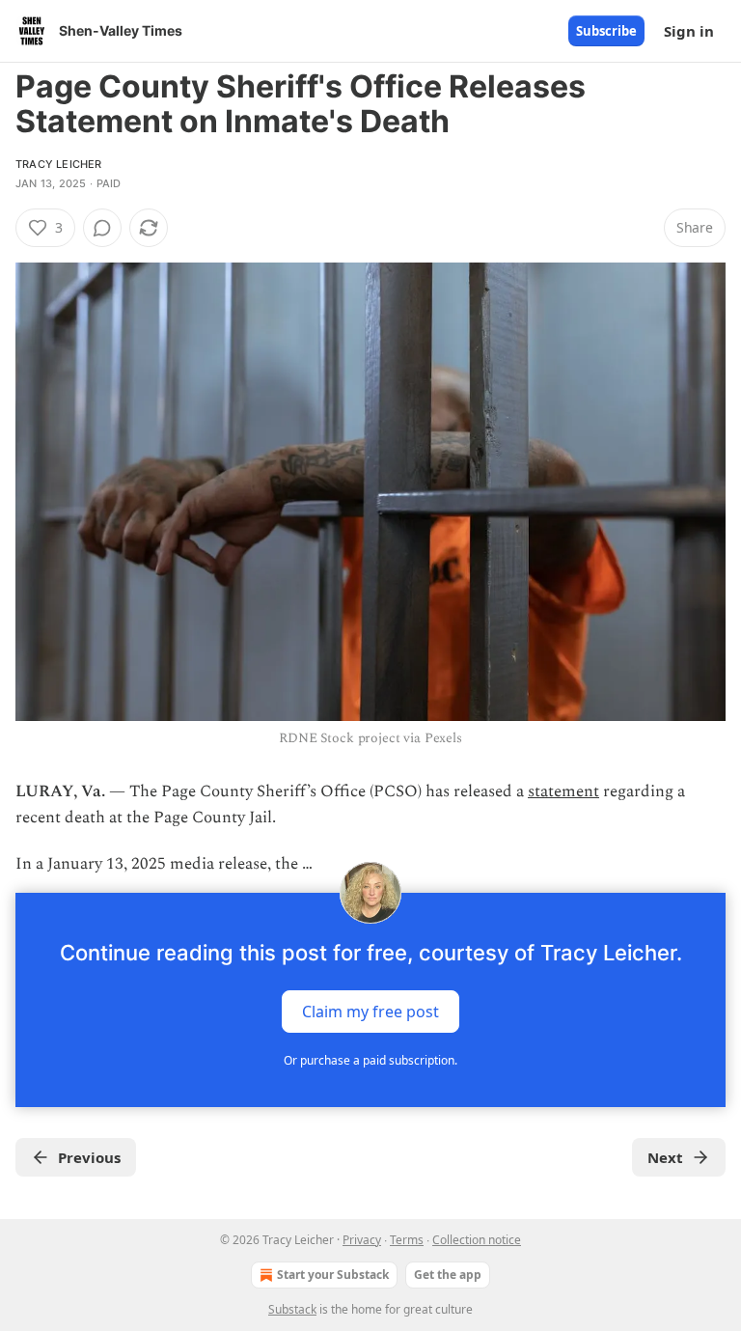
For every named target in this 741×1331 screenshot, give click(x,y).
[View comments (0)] (102, 227)
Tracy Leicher (58, 164)
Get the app (447, 1274)
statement (563, 791)
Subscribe (606, 31)
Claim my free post (370, 1010)
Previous (89, 1157)
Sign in (689, 31)
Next (665, 1157)
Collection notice (476, 1240)
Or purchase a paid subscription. (370, 1060)
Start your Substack (333, 1274)
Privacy (362, 1240)
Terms (407, 1240)
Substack (292, 1309)
